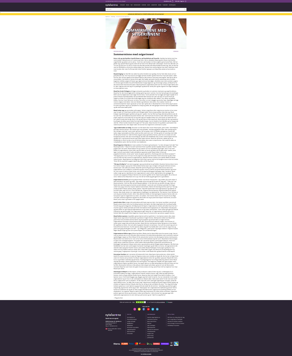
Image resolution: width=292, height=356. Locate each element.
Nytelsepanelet (151, 327)
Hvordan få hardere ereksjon (175, 321)
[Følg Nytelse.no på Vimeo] (152, 310)
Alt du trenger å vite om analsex (176, 323)
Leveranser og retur (152, 319)
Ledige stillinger (131, 321)
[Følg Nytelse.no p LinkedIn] (157, 310)
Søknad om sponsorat (153, 329)
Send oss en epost (112, 318)
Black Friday (150, 335)
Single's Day (150, 333)
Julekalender (150, 337)
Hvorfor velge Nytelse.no (153, 317)
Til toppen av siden (146, 354)
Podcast (149, 323)
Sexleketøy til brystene (173, 325)
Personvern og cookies (133, 327)
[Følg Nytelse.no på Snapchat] (139, 310)
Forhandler (130, 333)
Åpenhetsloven (131, 331)
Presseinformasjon (132, 319)
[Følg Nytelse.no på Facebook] (143, 310)
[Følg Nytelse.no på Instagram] (134, 310)
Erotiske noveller (118, 51)
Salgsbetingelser (131, 329)
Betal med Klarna (151, 321)
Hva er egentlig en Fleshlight (175, 319)
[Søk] (184, 9)
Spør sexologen (151, 325)
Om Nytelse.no (131, 317)
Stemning (175, 51)
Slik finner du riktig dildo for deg (176, 317)
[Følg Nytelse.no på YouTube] (148, 310)
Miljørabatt (130, 325)
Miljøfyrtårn (130, 323)
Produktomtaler (151, 331)
